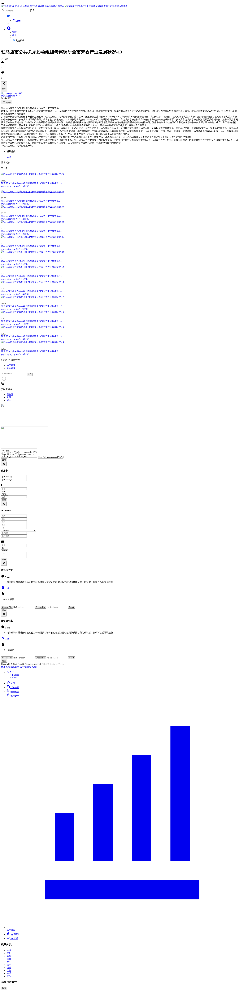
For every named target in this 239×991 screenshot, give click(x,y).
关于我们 (24, 667)
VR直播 (14, 938)
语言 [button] (11, 672)
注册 (14, 35)
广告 (9, 970)
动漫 (9, 967)
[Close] (4, 464)
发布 (30, 374)
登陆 (14, 32)
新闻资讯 (14, 687)
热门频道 (14, 934)
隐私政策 (15, 667)
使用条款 (5, 667)
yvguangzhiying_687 (10, 96)
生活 (9, 157)
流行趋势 (14, 696)
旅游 (9, 950)
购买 (4, 500)
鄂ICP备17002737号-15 (53, 664)
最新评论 (11, 368)
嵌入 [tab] (9, 400)
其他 (9, 976)
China (14, 677)
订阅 (8, 103)
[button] (9, 29)
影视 (9, 956)
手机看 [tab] (10, 394)
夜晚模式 (19, 40)
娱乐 (9, 965)
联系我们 (33, 667)
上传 (17, 20)
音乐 (9, 962)
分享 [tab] (9, 397)
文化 (9, 953)
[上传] (8, 17)
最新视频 (14, 691)
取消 (4, 460)
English (15, 675)
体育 (9, 959)
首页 (12, 683)
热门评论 (11, 365)
